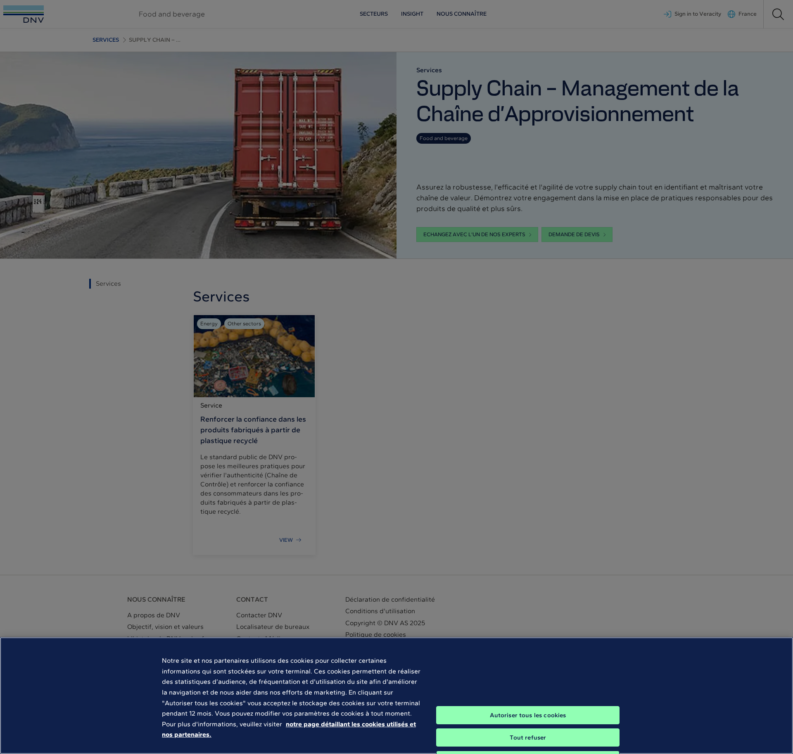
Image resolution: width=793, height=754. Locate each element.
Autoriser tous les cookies (528, 715)
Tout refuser (528, 737)
